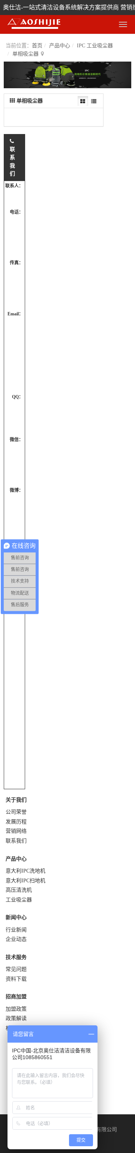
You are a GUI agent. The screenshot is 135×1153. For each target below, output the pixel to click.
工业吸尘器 (19, 900)
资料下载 (16, 979)
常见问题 (16, 969)
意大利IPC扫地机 (25, 880)
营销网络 (16, 831)
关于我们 (16, 800)
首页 (37, 45)
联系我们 (16, 841)
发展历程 (16, 821)
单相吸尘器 (25, 54)
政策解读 (16, 1018)
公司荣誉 (16, 812)
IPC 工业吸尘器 (95, 45)
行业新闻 (16, 930)
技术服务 (16, 957)
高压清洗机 (19, 890)
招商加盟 (16, 996)
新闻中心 (16, 917)
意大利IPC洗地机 (25, 871)
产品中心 (59, 45)
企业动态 (16, 939)
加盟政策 (16, 1009)
